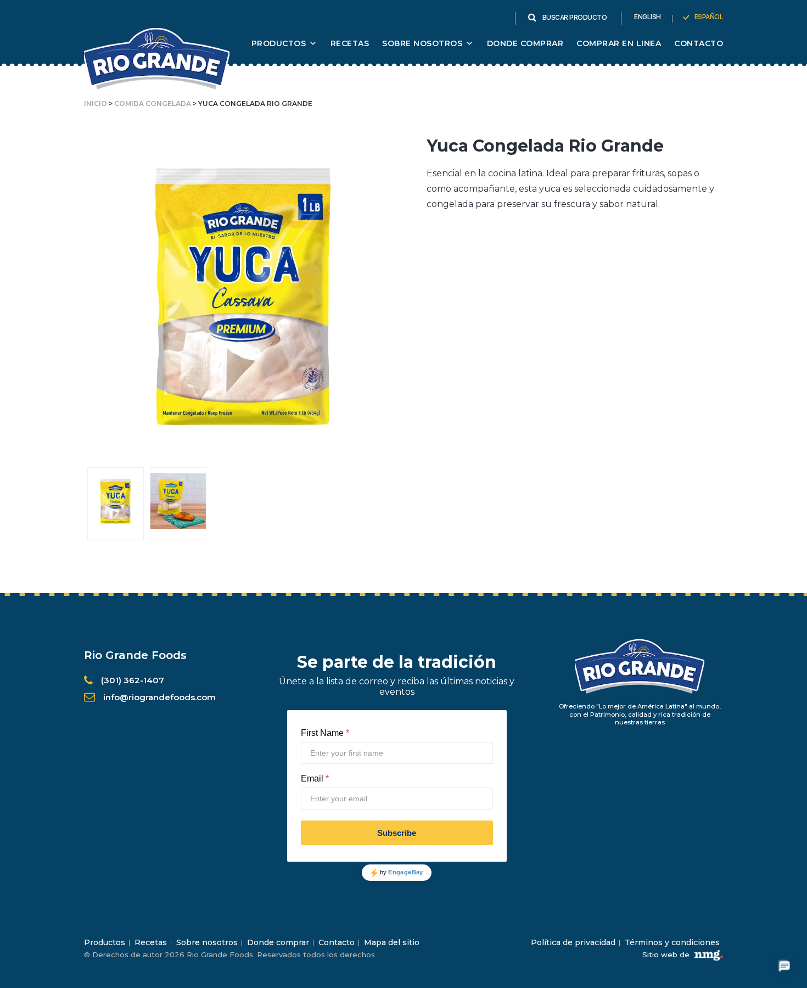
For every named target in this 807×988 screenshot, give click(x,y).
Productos (278, 43)
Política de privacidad (573, 942)
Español (709, 17)
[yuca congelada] (178, 501)
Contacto (698, 43)
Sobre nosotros (207, 942)
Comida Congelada (152, 103)
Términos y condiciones (672, 942)
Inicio (95, 103)
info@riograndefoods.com (159, 697)
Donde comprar (525, 43)
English (647, 17)
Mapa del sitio (391, 942)
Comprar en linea (618, 43)
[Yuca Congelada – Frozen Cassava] (115, 501)
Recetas (349, 43)
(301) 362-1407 (132, 680)
